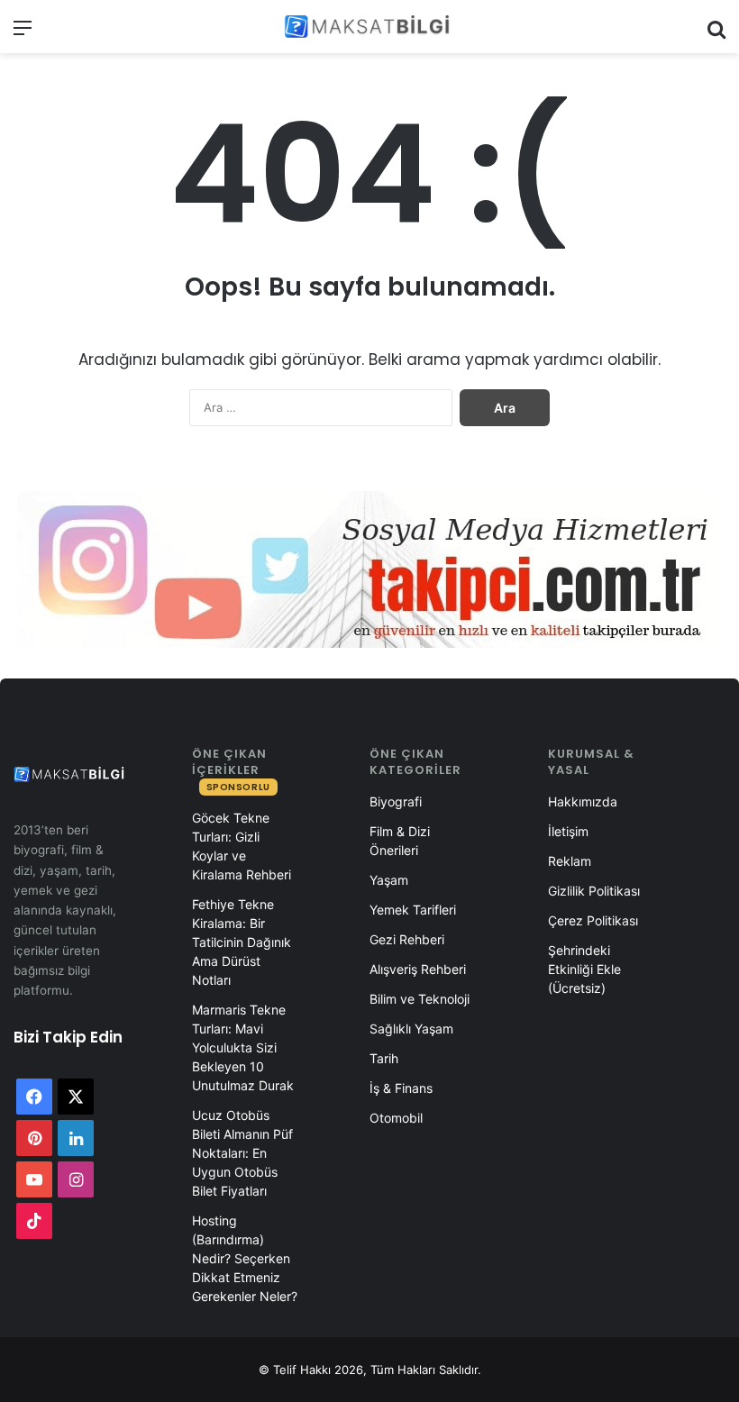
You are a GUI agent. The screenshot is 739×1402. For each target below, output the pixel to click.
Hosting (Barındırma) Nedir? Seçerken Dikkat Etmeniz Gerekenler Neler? (244, 1258)
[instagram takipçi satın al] (369, 569)
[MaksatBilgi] (369, 27)
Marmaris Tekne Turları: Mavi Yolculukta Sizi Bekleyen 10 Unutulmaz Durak (243, 1047)
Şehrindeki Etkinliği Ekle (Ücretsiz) (584, 969)
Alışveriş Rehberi (418, 969)
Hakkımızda (582, 801)
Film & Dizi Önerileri (400, 841)
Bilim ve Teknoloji (420, 998)
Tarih (384, 1058)
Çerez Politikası (593, 920)
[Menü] (23, 34)
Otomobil (396, 1117)
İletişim (568, 831)
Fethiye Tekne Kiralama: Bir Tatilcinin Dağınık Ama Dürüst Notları (241, 942)
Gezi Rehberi (407, 939)
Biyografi (396, 801)
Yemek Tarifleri (413, 909)
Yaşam (389, 880)
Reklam (569, 861)
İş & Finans (401, 1088)
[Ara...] (716, 34)
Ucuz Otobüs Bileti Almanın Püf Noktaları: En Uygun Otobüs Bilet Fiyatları (242, 1152)
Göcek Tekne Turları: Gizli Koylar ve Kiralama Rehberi (241, 846)
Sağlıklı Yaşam (411, 1028)
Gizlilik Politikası (594, 890)
